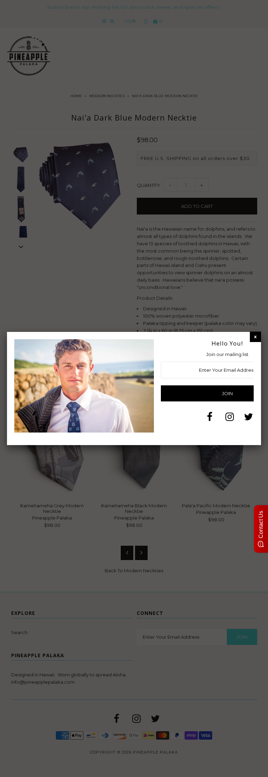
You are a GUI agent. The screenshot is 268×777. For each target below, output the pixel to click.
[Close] (255, 336)
